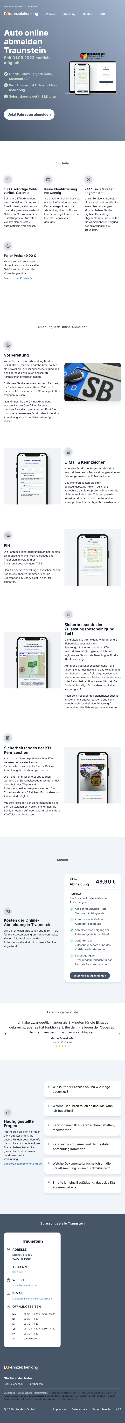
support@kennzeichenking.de (23, 1163)
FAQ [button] (102, 14)
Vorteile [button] (51, 14)
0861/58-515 (20, 1272)
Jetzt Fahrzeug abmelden (29, 114)
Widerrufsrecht (101, 1409)
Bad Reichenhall (13, 1384)
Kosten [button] (87, 14)
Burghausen (35, 1384)
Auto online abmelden (14, 6)
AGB (118, 1409)
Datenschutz (79, 1409)
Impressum (60, 1409)
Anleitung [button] (69, 14)
